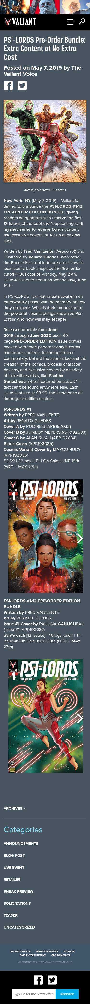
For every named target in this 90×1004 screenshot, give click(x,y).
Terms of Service (47, 951)
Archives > (14, 808)
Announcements (21, 843)
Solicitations (17, 903)
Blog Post (14, 855)
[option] (45, 538)
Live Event (14, 867)
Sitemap (69, 951)
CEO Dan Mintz (60, 955)
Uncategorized (19, 927)
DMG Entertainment (33, 955)
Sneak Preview (18, 891)
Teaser (11, 915)
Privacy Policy (20, 951)
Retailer (12, 879)
